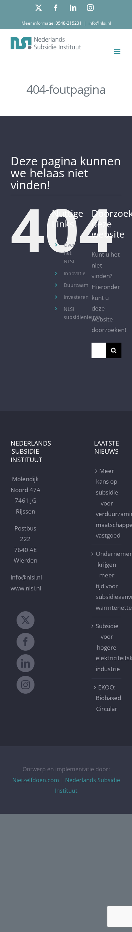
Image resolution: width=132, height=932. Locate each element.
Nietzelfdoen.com (35, 780)
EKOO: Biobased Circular (107, 698)
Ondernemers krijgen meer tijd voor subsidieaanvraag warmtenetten (107, 581)
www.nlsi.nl (26, 588)
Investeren (76, 297)
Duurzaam (76, 285)
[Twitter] (25, 620)
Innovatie (75, 273)
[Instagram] (25, 685)
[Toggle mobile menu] (117, 51)
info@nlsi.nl (99, 23)
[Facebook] (25, 642)
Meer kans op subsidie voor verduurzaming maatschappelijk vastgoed (107, 503)
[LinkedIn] (25, 663)
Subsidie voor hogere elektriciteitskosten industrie (107, 647)
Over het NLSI (69, 253)
